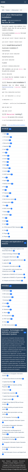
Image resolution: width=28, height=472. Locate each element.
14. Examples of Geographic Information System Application (12, 426)
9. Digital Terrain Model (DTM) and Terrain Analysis (12, 403)
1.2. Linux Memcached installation (16, 125)
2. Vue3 (5, 149)
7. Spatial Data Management (10, 396)
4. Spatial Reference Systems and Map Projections (12, 385)
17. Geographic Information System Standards (13, 443)
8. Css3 (5, 224)
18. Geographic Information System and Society (12, 448)
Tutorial (7, 10)
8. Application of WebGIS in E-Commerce (13, 274)
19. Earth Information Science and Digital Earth (14, 453)
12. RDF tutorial (7, 318)
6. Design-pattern (7, 202)
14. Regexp (5, 236)
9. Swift (5, 221)
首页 (3, 10)
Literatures (15, 461)
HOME (3, 2)
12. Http (4, 230)
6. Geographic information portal (11, 266)
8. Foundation (6, 214)
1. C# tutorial (6, 140)
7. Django (5, 211)
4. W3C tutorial (6, 294)
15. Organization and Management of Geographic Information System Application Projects (13, 432)
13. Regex (5, 233)
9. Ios (4, 217)
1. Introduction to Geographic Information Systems (12, 374)
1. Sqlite (5, 133)
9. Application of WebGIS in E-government (13, 277)
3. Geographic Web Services (10, 257)
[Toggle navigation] (25, 2)
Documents (22, 461)
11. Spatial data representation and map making (12, 413)
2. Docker (5, 158)
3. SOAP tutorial (7, 174)
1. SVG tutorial (6, 137)
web (4, 189)
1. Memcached (14, 10)
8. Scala (5, 303)
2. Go (4, 152)
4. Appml (5, 180)
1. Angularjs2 (6, 146)
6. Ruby (5, 196)
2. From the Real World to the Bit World (12, 378)
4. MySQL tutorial (7, 183)
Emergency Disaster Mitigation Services (13, 463)
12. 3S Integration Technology (10, 417)
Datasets (8, 461)
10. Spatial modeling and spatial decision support (12, 408)
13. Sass (5, 322)
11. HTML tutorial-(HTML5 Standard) (12, 227)
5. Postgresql (6, 193)
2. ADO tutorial (6, 290)
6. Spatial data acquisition (9, 393)
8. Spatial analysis (7, 399)
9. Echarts (5, 306)
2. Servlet (5, 155)
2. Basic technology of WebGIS (10, 253)
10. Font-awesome (7, 315)
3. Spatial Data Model (8, 381)
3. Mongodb (6, 168)
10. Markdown (6, 309)
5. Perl (4, 186)
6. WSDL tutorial (7, 208)
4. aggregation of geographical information (13, 260)
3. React (5, 161)
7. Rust (5, 205)
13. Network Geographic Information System (13, 421)
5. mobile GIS (6, 263)
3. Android (5, 171)
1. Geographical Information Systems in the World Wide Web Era (13, 249)
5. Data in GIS (6, 390)
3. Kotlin (5, 165)
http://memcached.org (8, 87)
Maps (3, 461)
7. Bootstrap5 (6, 300)
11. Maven (5, 312)
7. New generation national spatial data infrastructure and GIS (12, 270)
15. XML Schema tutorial (9, 325)
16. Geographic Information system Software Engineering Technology (13, 438)
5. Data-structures (7, 297)
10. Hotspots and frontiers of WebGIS (12, 280)
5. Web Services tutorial (9, 199)
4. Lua (4, 177)
